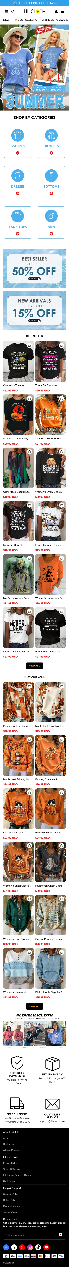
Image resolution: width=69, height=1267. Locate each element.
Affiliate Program (11, 1150)
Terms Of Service (12, 1169)
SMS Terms (9, 1181)
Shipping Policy (10, 1194)
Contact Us (8, 1144)
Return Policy (10, 1200)
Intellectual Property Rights (17, 1175)
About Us (8, 1138)
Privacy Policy (10, 1163)
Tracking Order (10, 1212)
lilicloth (11, 1263)
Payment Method (11, 1206)
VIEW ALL (34, 665)
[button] (6, 11)
